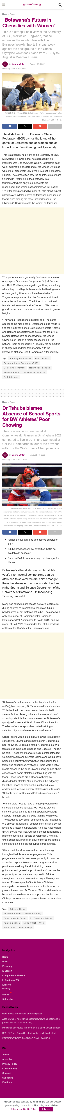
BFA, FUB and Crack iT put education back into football (29, 1033)
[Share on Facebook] (9, 126)
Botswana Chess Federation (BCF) (21, 363)
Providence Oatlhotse (34, 372)
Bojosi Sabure (42, 358)
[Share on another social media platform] (55, 126)
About (5, 1054)
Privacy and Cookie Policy (23, 1109)
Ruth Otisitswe (11, 377)
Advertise (7, 1059)
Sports (12, 14)
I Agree (46, 1109)
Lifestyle (6, 984)
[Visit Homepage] (32, 5)
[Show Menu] (3, 4)
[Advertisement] (32, 240)
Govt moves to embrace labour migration (22, 1013)
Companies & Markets (13, 975)
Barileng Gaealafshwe (21, 358)
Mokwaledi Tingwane (39, 367)
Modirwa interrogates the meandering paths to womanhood (31, 1027)
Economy (7, 966)
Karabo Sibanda (12, 922)
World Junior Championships (18, 927)
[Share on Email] (40, 126)
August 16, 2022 (37, 63)
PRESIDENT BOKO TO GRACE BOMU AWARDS (26, 1038)
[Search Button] (60, 4)
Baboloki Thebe (17, 909)
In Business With (11, 980)
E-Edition (7, 970)
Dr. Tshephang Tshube (41, 918)
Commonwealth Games (15, 918)
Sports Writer (18, 63)
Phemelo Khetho (12, 372)
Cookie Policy (9, 1068)
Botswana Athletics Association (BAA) (22, 913)
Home (4, 14)
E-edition (7, 1082)
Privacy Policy (9, 1063)
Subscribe (7, 999)
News (5, 961)
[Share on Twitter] (25, 126)
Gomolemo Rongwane (15, 367)
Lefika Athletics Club (33, 922)
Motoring (6, 988)
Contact (6, 1073)
